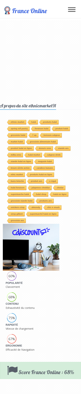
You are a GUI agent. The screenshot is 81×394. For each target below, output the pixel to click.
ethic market (17, 174)
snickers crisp (17, 207)
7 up (34, 135)
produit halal (61, 128)
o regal (52, 181)
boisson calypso (52, 135)
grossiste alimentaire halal (43, 142)
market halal (17, 142)
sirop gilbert (17, 214)
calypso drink (53, 155)
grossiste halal (18, 135)
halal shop (41, 194)
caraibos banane (45, 168)
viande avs (63, 148)
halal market (34, 155)
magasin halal (45, 161)
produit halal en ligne (21, 148)
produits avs (45, 201)
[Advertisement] (40, 60)
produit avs (36, 181)
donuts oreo (45, 148)
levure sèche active (20, 168)
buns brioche (17, 181)
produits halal (50, 122)
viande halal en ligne (21, 161)
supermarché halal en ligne (43, 214)
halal (33, 122)
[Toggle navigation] (71, 10)
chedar (60, 187)
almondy (35, 207)
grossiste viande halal (21, 201)
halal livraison (17, 187)
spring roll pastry (19, 128)
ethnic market (17, 122)
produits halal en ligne (41, 174)
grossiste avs (17, 220)
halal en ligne (59, 194)
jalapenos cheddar (40, 187)
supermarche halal (20, 194)
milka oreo (16, 155)
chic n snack (53, 207)
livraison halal (41, 128)
